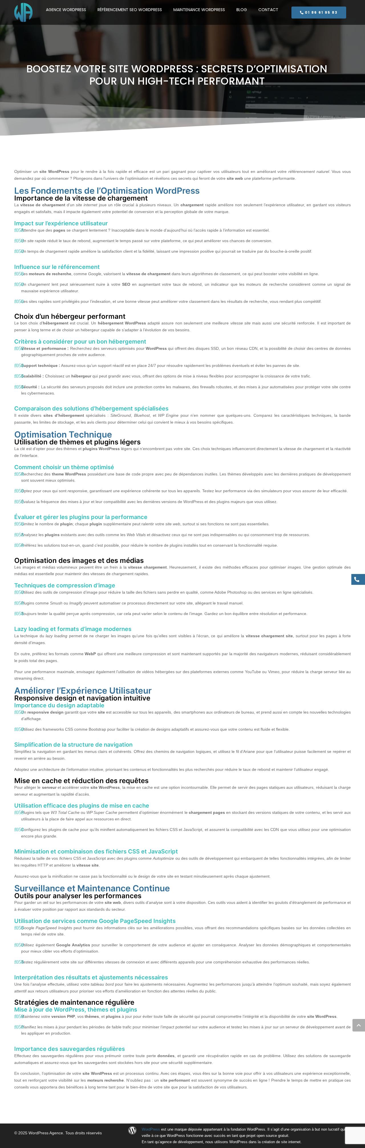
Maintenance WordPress (199, 10)
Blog (241, 10)
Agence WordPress (66, 10)
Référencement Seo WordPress (130, 10)
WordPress (151, 1129)
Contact (268, 10)
